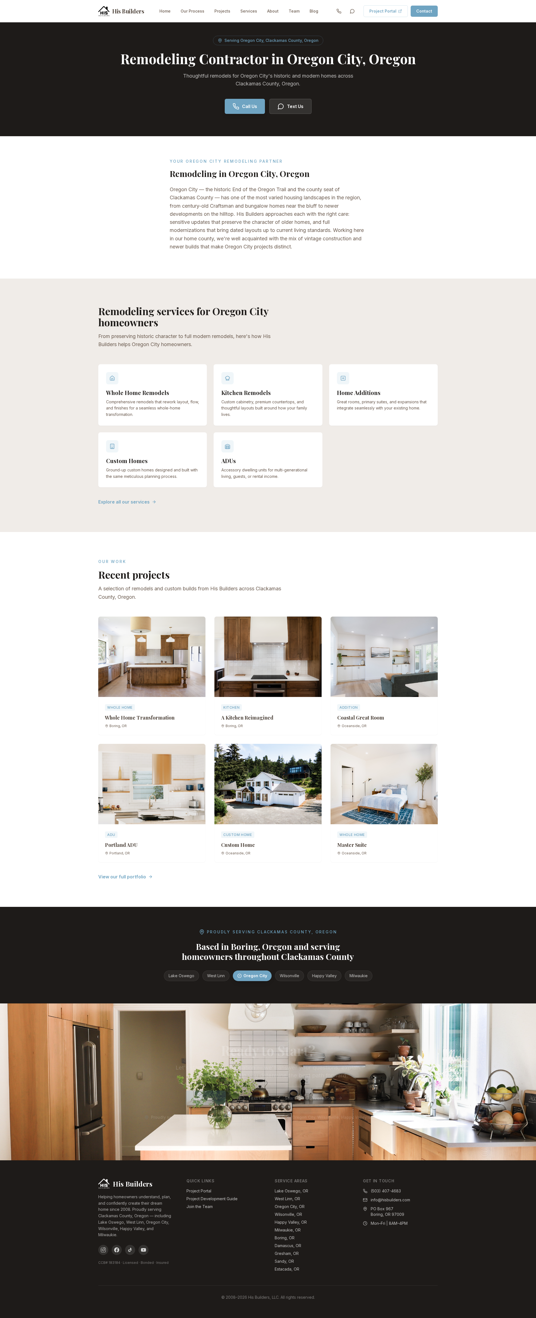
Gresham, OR (287, 1253)
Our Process (192, 11)
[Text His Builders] (352, 11)
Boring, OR (285, 1237)
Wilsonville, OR (288, 1214)
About (273, 11)
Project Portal (382, 11)
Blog (314, 11)
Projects (222, 11)
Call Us (249, 106)
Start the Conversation (310, 1098)
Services (248, 11)
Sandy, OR (284, 1261)
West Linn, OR (287, 1198)
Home (165, 11)
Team (294, 11)
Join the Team (199, 1206)
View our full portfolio (122, 877)
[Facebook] (117, 1250)
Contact (424, 11)
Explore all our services (124, 502)
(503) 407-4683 (386, 1190)
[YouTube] (143, 1250)
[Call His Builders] (339, 11)
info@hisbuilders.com (390, 1199)
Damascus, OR (288, 1245)
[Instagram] (103, 1250)
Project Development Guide (212, 1198)
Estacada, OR (287, 1269)
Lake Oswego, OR (291, 1190)
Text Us (295, 106)
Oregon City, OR (290, 1206)
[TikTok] (130, 1250)
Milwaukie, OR (288, 1230)
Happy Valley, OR (291, 1222)
